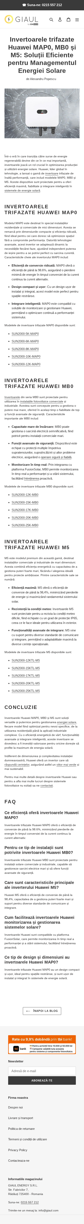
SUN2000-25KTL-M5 (26, 690)
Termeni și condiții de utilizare (27, 1139)
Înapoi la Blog (45, 1010)
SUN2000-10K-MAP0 (26, 356)
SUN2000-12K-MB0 (25, 494)
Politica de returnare (21, 1128)
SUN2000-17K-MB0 (25, 510)
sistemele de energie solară (22, 190)
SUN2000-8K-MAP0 (25, 349)
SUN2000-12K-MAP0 (26, 364)
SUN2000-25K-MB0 (25, 525)
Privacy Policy (17, 1150)
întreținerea (31, 478)
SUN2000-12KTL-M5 (26, 660)
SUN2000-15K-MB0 (25, 502)
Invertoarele (12, 397)
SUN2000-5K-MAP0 (25, 333)
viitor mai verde (66, 764)
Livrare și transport (20, 1118)
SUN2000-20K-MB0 (25, 517)
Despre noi (15, 1107)
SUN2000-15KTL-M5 (26, 668)
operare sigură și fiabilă (56, 457)
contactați (46, 785)
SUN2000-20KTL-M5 (26, 683)
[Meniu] (77, 19)
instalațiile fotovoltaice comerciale (41, 401)
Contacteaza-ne (18, 1160)
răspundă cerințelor (16, 764)
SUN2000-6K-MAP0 (25, 341)
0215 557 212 (30, 1202)
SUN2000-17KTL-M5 (26, 675)
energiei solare (66, 722)
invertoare (51, 173)
